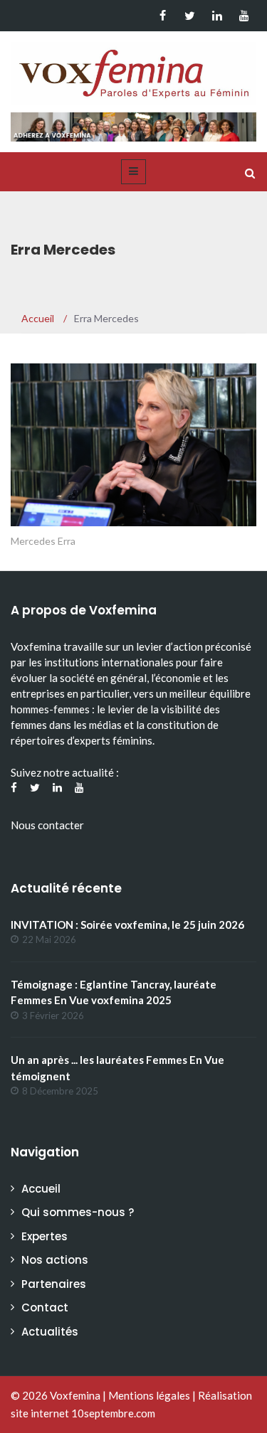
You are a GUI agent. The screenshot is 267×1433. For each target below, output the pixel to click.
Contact (44, 1307)
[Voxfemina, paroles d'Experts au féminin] (133, 70)
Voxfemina (75, 1395)
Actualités (49, 1331)
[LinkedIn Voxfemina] (216, 15)
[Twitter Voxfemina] (189, 15)
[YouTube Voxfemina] (243, 15)
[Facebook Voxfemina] (162, 15)
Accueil (41, 1188)
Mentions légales (149, 1395)
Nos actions (54, 1259)
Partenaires (53, 1284)
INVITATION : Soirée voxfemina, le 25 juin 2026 (127, 924)
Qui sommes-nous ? (77, 1212)
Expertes (44, 1236)
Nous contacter (47, 825)
